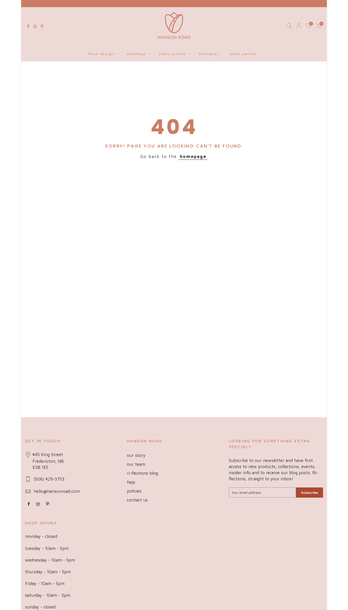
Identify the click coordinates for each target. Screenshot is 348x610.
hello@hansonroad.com (57, 491)
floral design (101, 53)
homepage (193, 156)
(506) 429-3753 (49, 479)
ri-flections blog (142, 473)
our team (136, 464)
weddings (136, 53)
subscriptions (172, 53)
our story (136, 455)
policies (134, 491)
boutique (208, 53)
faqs (131, 482)
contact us (137, 499)
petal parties (243, 53)
